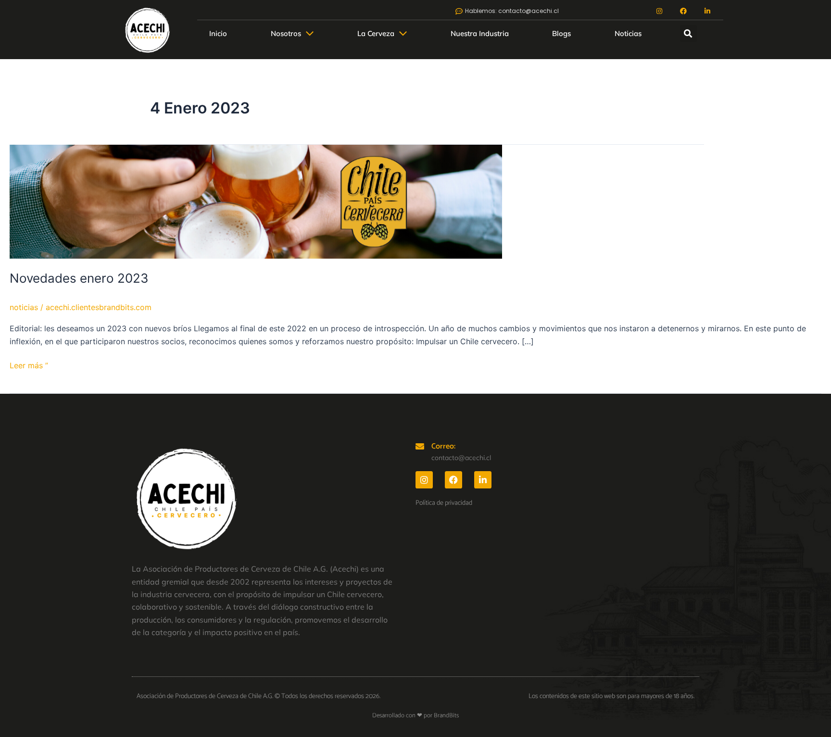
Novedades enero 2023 (79, 278)
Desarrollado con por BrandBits (415, 716)
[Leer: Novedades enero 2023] (256, 201)
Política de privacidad (444, 503)
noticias (24, 307)
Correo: (443, 446)
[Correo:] (420, 446)
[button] (688, 33)
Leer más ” (29, 364)
